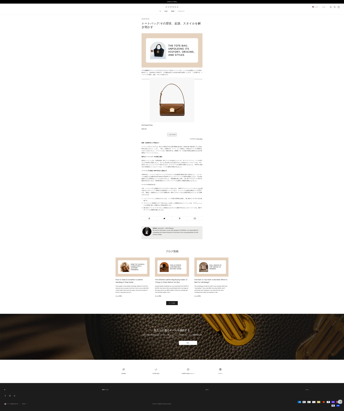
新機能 (172, 11)
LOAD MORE (172, 134)
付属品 (166, 11)
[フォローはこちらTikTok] (14, 396)
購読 (188, 343)
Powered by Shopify (166, 403)
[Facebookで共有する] (149, 218)
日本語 (323, 7)
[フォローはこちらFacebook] (5, 396)
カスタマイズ (181, 11)
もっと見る (119, 296)
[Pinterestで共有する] (179, 218)
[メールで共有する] (194, 218)
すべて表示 (172, 303)
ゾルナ (199, 188)
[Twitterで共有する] (164, 218)
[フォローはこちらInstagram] (10, 396)
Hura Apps (199, 139)
